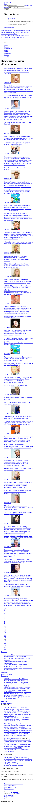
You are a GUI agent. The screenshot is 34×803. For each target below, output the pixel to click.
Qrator (18, 793)
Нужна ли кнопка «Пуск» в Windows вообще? (17, 734)
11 (22, 294)
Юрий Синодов (16, 738)
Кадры (6, 50)
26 (5, 644)
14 (5, 631)
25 (5, 642)
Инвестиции (8, 48)
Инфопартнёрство (10, 787)
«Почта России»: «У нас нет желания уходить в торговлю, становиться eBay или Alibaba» (18, 242)
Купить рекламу (9, 27)
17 (5, 636)
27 (5, 645)
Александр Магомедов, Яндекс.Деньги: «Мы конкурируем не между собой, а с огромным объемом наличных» (18, 97)
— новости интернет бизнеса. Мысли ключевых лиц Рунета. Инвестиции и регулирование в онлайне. (15, 37)
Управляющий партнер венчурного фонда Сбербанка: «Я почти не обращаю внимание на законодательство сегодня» (18, 561)
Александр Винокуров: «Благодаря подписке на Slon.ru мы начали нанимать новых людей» (18, 536)
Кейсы (6, 51)
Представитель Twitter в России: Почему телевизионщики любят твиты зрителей (17, 287)
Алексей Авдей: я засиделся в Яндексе (16, 385)
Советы (6, 55)
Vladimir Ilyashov (16, 733)
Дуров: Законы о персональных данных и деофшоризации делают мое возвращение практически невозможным (17, 191)
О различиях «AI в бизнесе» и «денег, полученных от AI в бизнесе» (17, 764)
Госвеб (6, 47)
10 (5, 624)
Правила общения (10, 785)
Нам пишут (7, 53)
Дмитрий (14, 744)
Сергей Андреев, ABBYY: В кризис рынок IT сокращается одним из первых (18, 469)
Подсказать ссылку (7, 674)
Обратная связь (9, 797)
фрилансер (14, 724)
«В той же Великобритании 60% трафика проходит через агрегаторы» (17, 143)
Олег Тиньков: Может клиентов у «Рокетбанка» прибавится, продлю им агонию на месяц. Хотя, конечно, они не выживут (18, 446)
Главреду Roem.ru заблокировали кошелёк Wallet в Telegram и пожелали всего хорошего (18, 740)
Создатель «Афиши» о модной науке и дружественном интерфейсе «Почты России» (18, 339)
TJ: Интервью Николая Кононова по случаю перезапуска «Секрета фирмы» (18, 513)
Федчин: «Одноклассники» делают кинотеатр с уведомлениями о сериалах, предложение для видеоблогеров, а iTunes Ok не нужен (18, 422)
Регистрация (8, 2)
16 (5, 634)
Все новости (4, 701)
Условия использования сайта (13, 784)
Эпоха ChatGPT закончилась (17, 690)
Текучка (6, 56)
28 (5, 647)
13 (5, 629)
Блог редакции (9, 795)
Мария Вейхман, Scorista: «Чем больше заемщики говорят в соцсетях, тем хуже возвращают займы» (16, 265)
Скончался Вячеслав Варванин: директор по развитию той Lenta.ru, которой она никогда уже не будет (18, 725)
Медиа (6, 45)
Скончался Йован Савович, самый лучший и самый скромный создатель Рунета (18, 758)
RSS (5, 798)
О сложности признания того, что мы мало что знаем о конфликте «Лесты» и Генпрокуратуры (17, 709)
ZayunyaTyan (15, 712)
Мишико (14, 708)
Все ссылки (4, 672)
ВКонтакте (11, 18)
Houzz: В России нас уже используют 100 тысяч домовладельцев (17, 403)
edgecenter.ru (14, 792)
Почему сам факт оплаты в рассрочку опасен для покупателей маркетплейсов (17, 687)
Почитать (4, 652)
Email (6, 5)
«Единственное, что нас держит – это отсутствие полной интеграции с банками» (17, 585)
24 (5, 640)
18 (18, 493)
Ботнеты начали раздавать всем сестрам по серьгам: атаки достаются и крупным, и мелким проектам (17, 693)
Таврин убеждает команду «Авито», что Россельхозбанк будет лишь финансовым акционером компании (18, 730)
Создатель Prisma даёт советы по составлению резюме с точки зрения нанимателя (18, 655)
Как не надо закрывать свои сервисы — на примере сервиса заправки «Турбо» (16, 719)
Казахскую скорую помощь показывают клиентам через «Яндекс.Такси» (18, 714)
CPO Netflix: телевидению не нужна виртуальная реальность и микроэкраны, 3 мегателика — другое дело (17, 292)
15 (5, 632)
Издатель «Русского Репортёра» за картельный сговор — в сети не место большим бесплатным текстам (18, 492)
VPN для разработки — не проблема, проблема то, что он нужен (15, 665)
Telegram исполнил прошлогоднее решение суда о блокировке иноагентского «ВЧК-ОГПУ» (17, 746)
